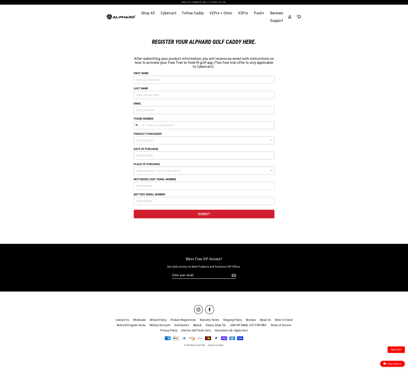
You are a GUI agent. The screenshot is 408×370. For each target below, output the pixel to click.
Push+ (259, 13)
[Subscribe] (233, 275)
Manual (197, 325)
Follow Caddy (193, 13)
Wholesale (139, 320)
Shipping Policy (232, 320)
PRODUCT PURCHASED (148, 133)
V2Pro (243, 13)
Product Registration (183, 320)
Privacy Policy (169, 330)
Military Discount (160, 325)
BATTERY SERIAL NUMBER (149, 194)
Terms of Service (280, 325)
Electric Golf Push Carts (196, 330)
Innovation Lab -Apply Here (231, 330)
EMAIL (137, 103)
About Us (265, 320)
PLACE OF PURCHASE (147, 164)
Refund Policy (158, 320)
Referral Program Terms (131, 325)
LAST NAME (141, 88)
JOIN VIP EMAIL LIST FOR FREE (248, 325)
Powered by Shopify (215, 345)
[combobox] (139, 125)
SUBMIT (204, 214)
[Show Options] (271, 140)
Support (276, 20)
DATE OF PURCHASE (146, 149)
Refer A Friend (283, 320)
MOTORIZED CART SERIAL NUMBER (155, 179)
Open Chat (396, 349)
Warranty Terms (209, 320)
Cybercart (168, 13)
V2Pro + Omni (221, 13)
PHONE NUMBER (143, 118)
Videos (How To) (216, 325)
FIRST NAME (141, 73)
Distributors (181, 325)
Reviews (276, 13)
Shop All (148, 13)
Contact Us (122, 320)
